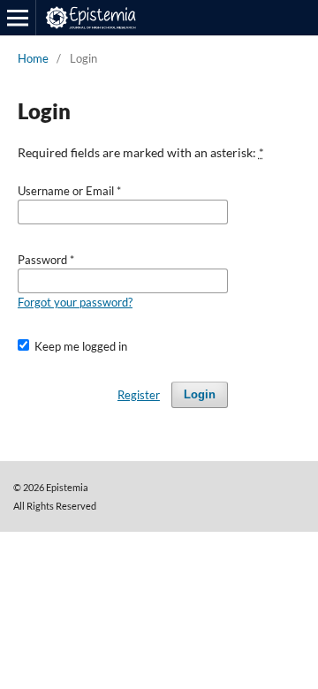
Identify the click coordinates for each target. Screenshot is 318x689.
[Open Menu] (17, 17)
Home (33, 58)
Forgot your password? (75, 302)
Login (200, 394)
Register (138, 395)
